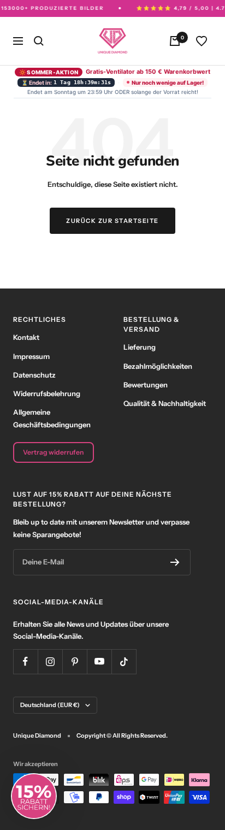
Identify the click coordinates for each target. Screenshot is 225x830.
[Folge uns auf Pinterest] (74, 661)
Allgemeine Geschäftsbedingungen (52, 418)
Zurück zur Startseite (112, 221)
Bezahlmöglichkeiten (157, 366)
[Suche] (39, 41)
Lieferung (139, 347)
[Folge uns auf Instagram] (50, 661)
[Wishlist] (202, 41)
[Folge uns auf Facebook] (25, 661)
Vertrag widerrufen (53, 452)
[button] (34, 796)
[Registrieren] (175, 562)
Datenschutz (34, 374)
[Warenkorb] (174, 41)
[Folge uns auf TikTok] (123, 661)
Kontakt (26, 337)
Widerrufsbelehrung (46, 393)
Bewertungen (145, 384)
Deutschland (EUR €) (50, 705)
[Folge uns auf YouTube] (99, 661)
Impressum (31, 356)
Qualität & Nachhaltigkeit (164, 403)
